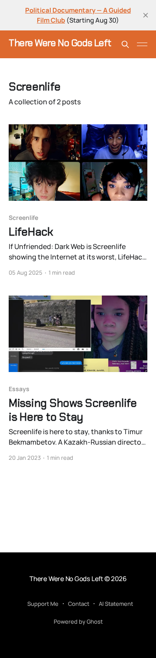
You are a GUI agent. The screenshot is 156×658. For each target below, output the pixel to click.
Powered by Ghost (78, 621)
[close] (146, 15)
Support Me (42, 604)
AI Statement (116, 604)
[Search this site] (125, 44)
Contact (78, 604)
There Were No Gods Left (60, 43)
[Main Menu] (142, 44)
